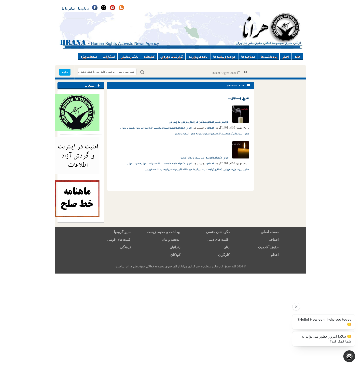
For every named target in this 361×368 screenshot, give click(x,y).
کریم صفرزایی (194, 133)
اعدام (210, 128)
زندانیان (175, 247)
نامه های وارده (198, 56)
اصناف (274, 239)
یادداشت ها (269, 56)
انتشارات (109, 56)
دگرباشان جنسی (218, 232)
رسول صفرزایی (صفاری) (226, 169)
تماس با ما (68, 8)
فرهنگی (125, 247)
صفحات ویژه (89, 56)
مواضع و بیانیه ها (224, 56)
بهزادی (163, 128)
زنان (226, 247)
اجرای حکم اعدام (183, 128)
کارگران (224, 255)
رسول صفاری (134, 128)
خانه (298, 56)
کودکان (175, 255)
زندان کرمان (233, 133)
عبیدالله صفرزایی (217, 133)
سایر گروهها (122, 232)
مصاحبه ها (248, 56)
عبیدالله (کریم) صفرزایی (178, 169)
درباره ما (83, 8)
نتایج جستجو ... (238, 97)
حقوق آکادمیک (268, 247)
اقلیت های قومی (119, 239)
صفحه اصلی (270, 232)
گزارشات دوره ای (171, 56)
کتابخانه (149, 56)
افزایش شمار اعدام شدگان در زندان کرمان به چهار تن (199, 122)
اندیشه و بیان (171, 239)
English (64, 72)
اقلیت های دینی (219, 239)
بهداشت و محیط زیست (163, 232)
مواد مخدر (180, 133)
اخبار (285, 56)
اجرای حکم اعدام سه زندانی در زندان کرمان (205, 157)
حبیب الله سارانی (150, 128)
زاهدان (209, 169)
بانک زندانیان (129, 56)
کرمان (205, 133)
